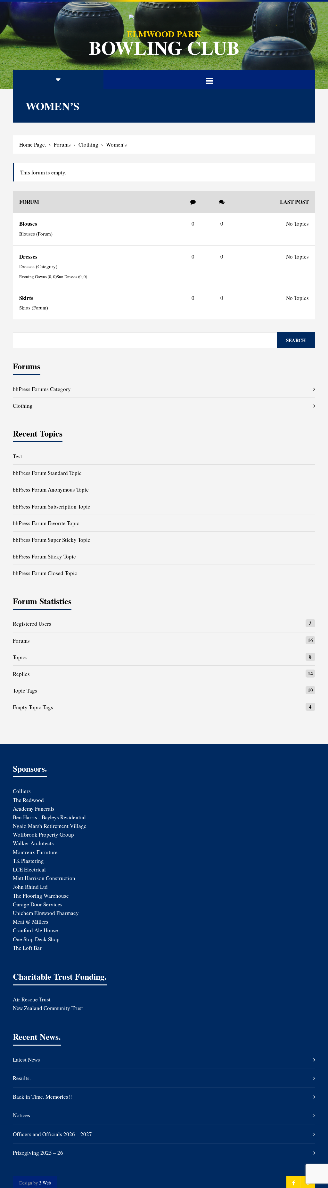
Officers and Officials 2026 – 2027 (52, 1134)
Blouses (28, 224)
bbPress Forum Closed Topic (45, 573)
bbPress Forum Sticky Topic (44, 556)
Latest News (26, 1059)
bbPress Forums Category (42, 389)
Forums (62, 144)
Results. (22, 1078)
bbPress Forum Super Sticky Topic (51, 539)
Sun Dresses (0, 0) (72, 276)
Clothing (88, 144)
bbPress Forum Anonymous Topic (51, 489)
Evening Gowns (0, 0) (38, 276)
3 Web (45, 1183)
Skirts (26, 298)
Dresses (28, 257)
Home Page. (32, 144)
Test (17, 456)
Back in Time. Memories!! (42, 1096)
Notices (21, 1115)
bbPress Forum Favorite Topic (46, 523)
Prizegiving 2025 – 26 (38, 1152)
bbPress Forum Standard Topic (47, 473)
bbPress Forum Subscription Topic (51, 506)
